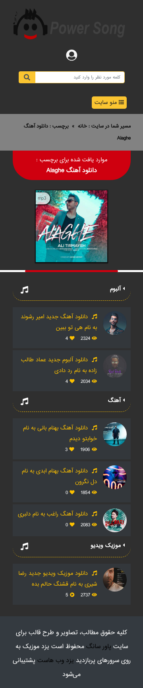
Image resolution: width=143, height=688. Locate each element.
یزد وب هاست (55, 660)
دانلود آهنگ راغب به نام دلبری (54, 514)
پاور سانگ (98, 646)
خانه (82, 126)
